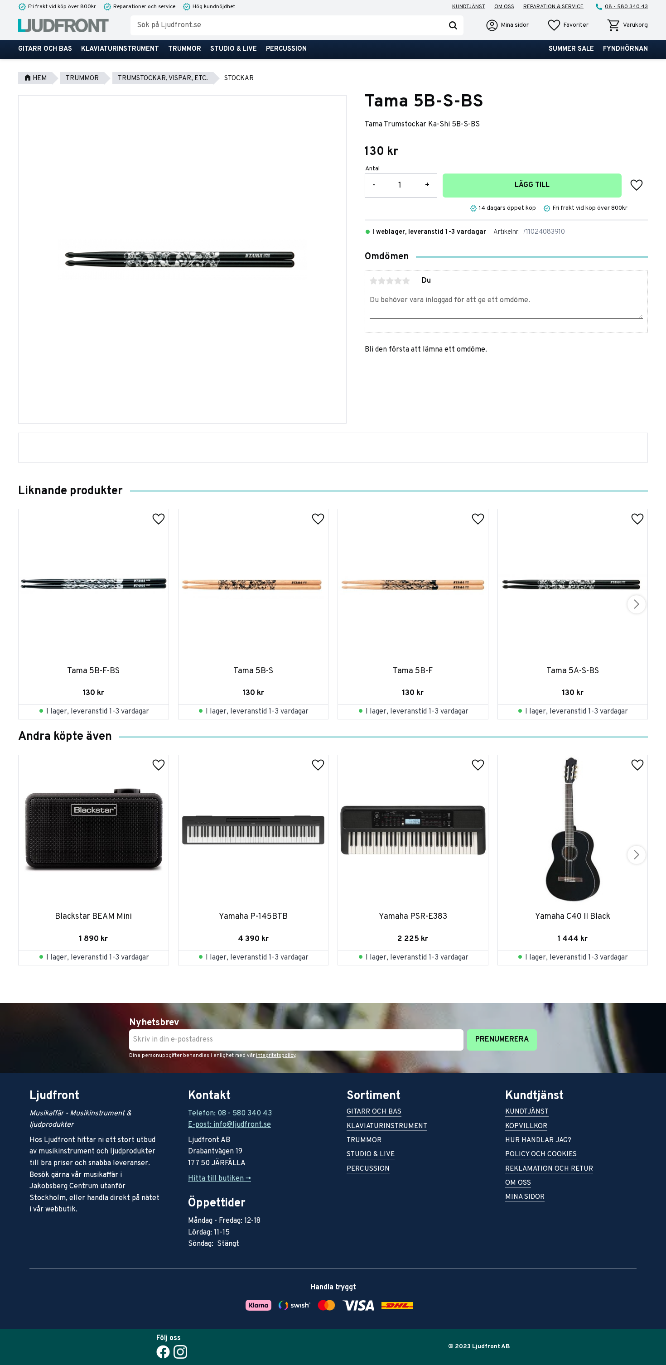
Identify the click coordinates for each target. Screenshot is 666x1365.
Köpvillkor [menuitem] (526, 1127)
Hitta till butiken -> (219, 1178)
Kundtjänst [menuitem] (468, 7)
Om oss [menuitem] (504, 7)
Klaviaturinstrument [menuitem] (120, 49)
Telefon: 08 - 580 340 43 (230, 1113)
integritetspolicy (275, 1055)
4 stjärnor (398, 281)
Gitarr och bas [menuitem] (45, 49)
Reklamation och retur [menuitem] (549, 1169)
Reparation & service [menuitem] (553, 7)
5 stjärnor (406, 281)
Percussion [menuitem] (286, 49)
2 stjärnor (382, 281)
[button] (568, 25)
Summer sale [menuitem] (571, 49)
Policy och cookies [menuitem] (541, 1155)
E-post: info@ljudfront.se (229, 1124)
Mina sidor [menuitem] (525, 1197)
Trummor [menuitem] (184, 49)
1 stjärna (374, 281)
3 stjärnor (390, 281)
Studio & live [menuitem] (233, 49)
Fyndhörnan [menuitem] (625, 49)
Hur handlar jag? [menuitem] (538, 1141)
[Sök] (453, 25)
